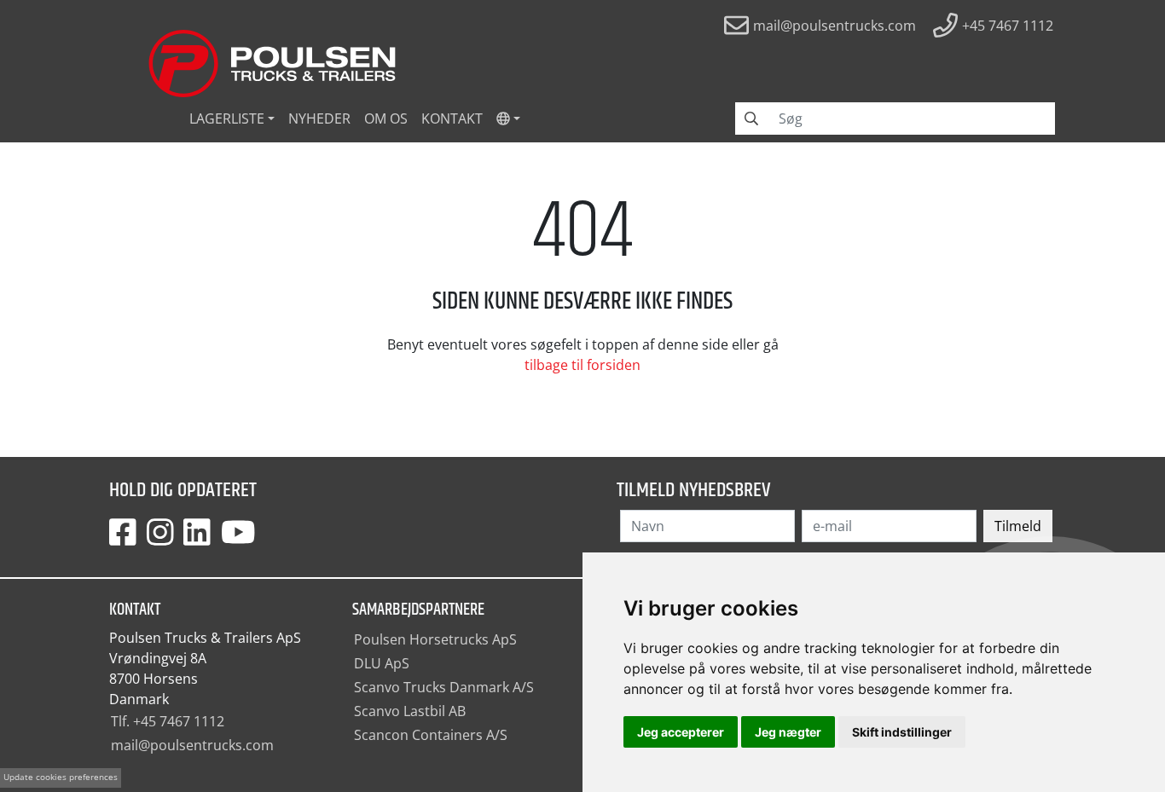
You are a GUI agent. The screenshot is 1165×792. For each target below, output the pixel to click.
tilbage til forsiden (582, 365)
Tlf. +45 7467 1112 (167, 721)
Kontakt (452, 118)
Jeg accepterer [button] (680, 732)
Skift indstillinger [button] (902, 732)
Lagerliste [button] (226, 118)
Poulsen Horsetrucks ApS (435, 639)
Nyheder (319, 118)
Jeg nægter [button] (788, 732)
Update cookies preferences (60, 777)
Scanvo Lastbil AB (410, 711)
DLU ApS (381, 663)
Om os (386, 118)
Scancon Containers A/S (430, 735)
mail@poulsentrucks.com (192, 745)
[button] (508, 118)
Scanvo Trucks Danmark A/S (444, 687)
